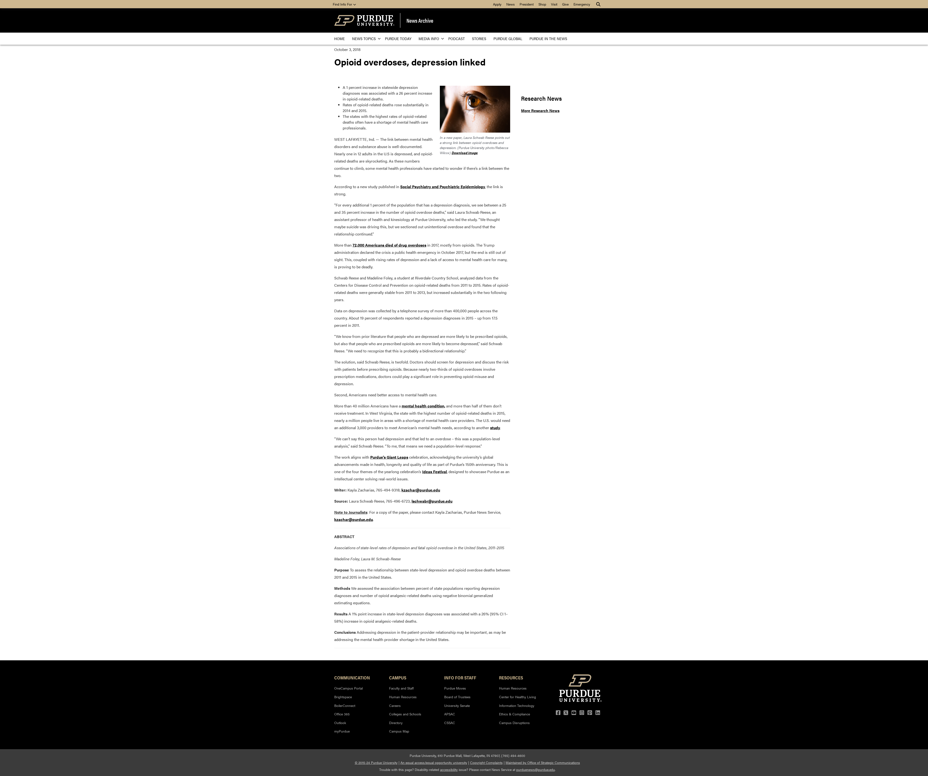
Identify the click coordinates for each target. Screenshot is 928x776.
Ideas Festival (434, 471)
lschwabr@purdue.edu (432, 501)
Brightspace (343, 696)
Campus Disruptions (514, 722)
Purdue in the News (548, 38)
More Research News (540, 110)
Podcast (456, 38)
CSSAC (449, 722)
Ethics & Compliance (514, 714)
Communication (352, 677)
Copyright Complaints (486, 762)
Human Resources (403, 696)
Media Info (429, 38)
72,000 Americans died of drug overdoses (389, 245)
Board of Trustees (457, 696)
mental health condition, (423, 406)
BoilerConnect (344, 705)
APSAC (449, 714)
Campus (397, 677)
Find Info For (343, 4)
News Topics (364, 38)
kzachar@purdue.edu (420, 490)
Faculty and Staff (401, 688)
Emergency (581, 4)
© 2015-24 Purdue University (376, 762)
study (495, 427)
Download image (465, 152)
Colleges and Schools (405, 714)
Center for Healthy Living (517, 696)
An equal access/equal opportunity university (433, 762)
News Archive (419, 20)
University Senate (457, 705)
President (527, 4)
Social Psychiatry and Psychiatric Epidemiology (442, 186)
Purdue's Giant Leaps (389, 457)
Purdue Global (507, 38)
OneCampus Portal (348, 688)
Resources (511, 677)
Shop (542, 4)
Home (339, 38)
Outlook (340, 722)
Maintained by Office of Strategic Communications (543, 762)
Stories (479, 38)
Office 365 (342, 714)
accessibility (449, 769)
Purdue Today (398, 38)
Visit (554, 4)
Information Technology (516, 705)
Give (565, 4)
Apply (497, 4)
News (510, 4)
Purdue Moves (455, 688)
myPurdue (342, 731)
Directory (396, 722)
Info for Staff (460, 677)
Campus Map (399, 731)
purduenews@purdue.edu (535, 769)
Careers (395, 705)
